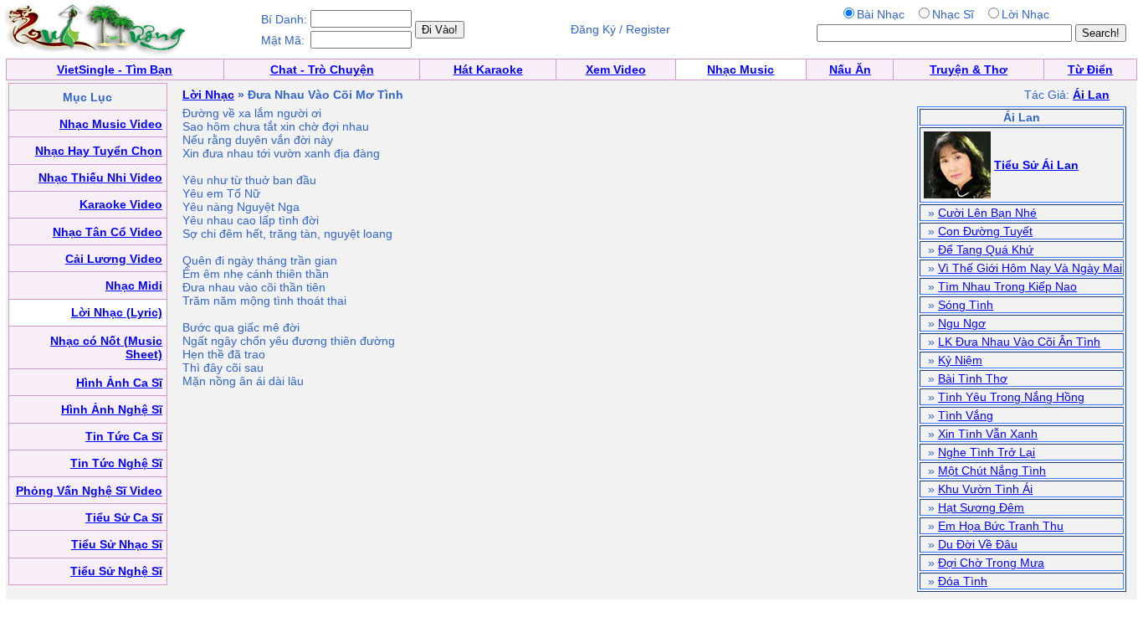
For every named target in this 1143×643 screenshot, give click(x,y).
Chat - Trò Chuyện (322, 69)
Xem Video (616, 69)
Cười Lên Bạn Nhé (987, 212)
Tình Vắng (965, 415)
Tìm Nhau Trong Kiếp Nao (1007, 286)
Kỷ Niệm (960, 360)
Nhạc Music (740, 69)
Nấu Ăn (850, 69)
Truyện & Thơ (968, 69)
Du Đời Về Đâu (977, 544)
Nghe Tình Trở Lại (986, 452)
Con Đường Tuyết (985, 231)
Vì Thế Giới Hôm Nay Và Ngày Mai (1030, 268)
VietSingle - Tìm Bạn (114, 69)
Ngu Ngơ (962, 323)
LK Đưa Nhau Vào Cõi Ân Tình (1019, 341)
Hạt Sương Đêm (981, 507)
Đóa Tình (962, 581)
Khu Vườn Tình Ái (985, 489)
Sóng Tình (965, 304)
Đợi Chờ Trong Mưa (991, 562)
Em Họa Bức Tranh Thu (1001, 525)
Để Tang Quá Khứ (985, 249)
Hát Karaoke (488, 69)
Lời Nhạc (208, 94)
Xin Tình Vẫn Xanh (988, 433)
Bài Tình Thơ (972, 378)
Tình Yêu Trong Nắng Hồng (1011, 397)
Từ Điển (1090, 69)
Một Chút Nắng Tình (992, 470)
